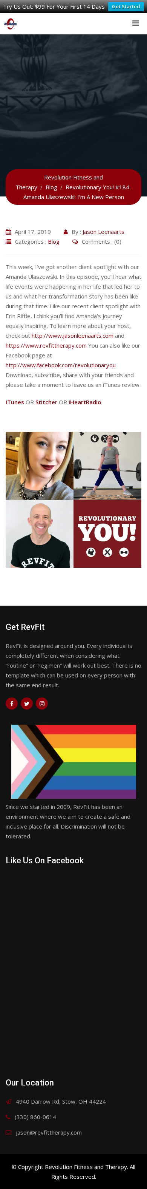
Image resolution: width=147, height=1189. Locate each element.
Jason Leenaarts (103, 231)
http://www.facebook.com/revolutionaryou (61, 365)
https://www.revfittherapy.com (46, 345)
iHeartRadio (85, 402)
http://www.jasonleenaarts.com (72, 335)
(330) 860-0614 (35, 1117)
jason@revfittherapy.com (49, 1132)
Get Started (126, 6)
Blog (54, 241)
